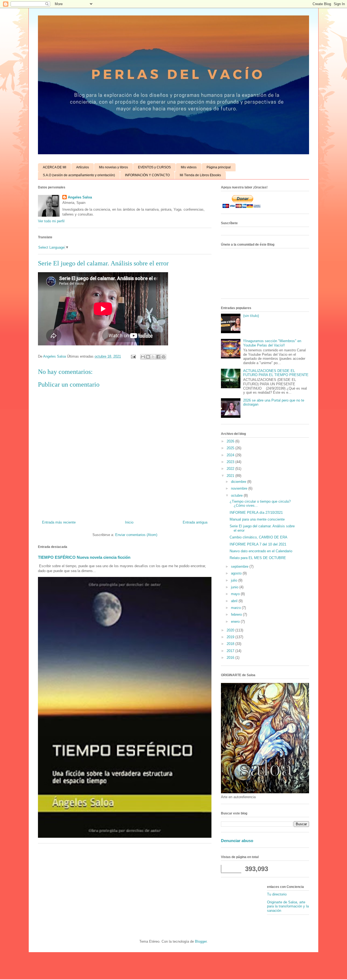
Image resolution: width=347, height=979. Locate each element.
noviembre (239, 488)
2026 (231, 441)
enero (236, 622)
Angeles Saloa (80, 197)
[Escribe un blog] (148, 356)
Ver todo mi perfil (51, 221)
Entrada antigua (195, 522)
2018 (231, 644)
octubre (237, 495)
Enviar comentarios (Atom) (136, 535)
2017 (231, 651)
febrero (237, 614)
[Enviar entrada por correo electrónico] (133, 356)
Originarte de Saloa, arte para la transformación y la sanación (288, 906)
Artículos (82, 167)
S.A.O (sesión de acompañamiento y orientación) (79, 175)
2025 (231, 448)
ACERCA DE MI (54, 167)
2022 (231, 469)
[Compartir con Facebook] (158, 356)
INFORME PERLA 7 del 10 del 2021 (258, 544)
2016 (231, 658)
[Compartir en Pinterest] (163, 356)
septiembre (240, 566)
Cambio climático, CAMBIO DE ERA (258, 537)
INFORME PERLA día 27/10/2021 (256, 513)
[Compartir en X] (153, 356)
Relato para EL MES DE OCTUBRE (258, 558)
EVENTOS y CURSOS (154, 167)
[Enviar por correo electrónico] (143, 356)
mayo (236, 594)
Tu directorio (277, 894)
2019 (231, 637)
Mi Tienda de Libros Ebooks (200, 175)
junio (235, 587)
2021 (231, 476)
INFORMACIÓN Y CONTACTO (147, 175)
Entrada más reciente (59, 522)
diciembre (239, 482)
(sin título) (251, 316)
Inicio (129, 522)
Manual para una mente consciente (257, 519)
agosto (237, 573)
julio (234, 580)
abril (235, 601)
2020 (231, 630)
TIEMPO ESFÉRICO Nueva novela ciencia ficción (84, 557)
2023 (231, 462)
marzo (236, 608)
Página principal (219, 167)
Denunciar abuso (237, 840)
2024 (231, 455)
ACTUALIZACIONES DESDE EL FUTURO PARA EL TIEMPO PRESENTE (276, 373)
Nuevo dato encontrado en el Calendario (261, 551)
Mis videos (189, 167)
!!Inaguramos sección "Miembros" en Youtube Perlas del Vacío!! (272, 343)
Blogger (201, 941)
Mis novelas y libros (113, 167)
